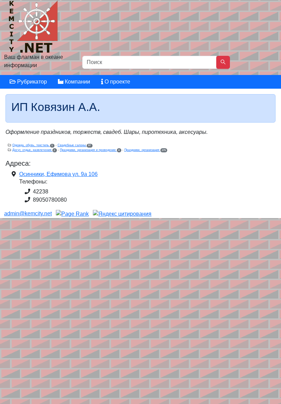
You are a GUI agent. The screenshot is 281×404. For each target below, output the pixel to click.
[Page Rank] (72, 213)
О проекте (116, 82)
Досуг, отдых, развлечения (33, 150)
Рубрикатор (31, 82)
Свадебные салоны (74, 145)
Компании (76, 82)
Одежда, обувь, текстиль (32, 145)
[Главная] (34, 28)
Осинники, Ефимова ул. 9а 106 (58, 174)
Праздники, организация (145, 150)
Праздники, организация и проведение (90, 150)
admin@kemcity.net (28, 213)
